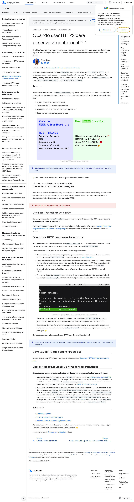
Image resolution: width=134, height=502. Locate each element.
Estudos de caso (110, 484)
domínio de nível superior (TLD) (100, 377)
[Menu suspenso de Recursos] (36, 2)
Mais (71, 2)
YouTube (121, 478)
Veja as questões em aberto (96, 477)
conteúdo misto (87, 257)
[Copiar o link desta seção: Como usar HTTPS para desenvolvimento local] (83, 352)
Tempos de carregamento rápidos (25, 13)
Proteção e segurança (65, 29)
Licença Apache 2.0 (69, 455)
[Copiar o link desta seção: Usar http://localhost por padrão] (72, 213)
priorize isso (66, 205)
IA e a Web (5, 13)
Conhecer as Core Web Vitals (51, 13)
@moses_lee (52, 432)
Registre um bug (96, 473)
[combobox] (96, 2)
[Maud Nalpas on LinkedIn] (45, 63)
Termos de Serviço (34, 498)
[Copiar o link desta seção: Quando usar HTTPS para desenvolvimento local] (85, 237)
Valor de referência (59, 2)
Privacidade (45, 498)
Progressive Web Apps (85, 13)
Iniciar (123, 30)
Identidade (69, 13)
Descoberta (44, 2)
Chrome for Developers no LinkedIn (123, 482)
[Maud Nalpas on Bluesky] (48, 63)
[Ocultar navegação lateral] (24, 498)
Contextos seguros (44, 414)
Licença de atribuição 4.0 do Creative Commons (100, 453)
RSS (120, 487)
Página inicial (37, 29)
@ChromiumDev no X (124, 474)
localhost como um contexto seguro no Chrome (54, 421)
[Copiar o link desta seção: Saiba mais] (45, 408)
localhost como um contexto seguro (50, 417)
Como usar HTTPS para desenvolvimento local (62, 68)
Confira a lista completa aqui (87, 384)
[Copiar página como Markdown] (82, 41)
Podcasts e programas (108, 488)
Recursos (30, 2)
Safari (83, 400)
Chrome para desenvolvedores (110, 475)
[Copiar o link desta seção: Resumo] (43, 86)
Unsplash (62, 432)
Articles (5, 8)
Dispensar (107, 30)
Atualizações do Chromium (110, 480)
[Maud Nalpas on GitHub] (42, 63)
